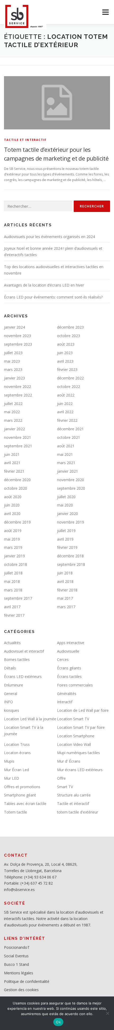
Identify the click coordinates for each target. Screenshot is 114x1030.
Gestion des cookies (21, 989)
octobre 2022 (68, 386)
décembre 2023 (70, 327)
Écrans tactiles (69, 676)
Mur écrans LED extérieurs (80, 769)
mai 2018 (12, 581)
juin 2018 (65, 572)
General (10, 693)
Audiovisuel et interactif (24, 651)
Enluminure (13, 685)
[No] (107, 1013)
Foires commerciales (75, 685)
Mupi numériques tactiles (78, 752)
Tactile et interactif (25, 140)
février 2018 (67, 589)
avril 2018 (65, 581)
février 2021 (14, 471)
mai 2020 (65, 505)
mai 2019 (12, 539)
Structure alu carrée (74, 795)
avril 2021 (12, 462)
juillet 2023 (13, 352)
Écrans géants (69, 668)
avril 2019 (65, 539)
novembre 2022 (17, 386)
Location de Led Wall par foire (83, 710)
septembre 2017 (18, 598)
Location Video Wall (74, 744)
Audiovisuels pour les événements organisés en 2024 (49, 236)
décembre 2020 (17, 479)
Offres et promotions (22, 786)
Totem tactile (15, 812)
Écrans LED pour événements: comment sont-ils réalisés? (53, 297)
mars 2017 (66, 606)
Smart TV (65, 786)
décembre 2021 (70, 428)
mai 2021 (65, 454)
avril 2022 (65, 411)
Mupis (9, 761)
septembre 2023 (18, 344)
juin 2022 (65, 403)
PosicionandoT (17, 947)
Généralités (66, 693)
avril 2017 (12, 606)
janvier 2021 (67, 471)
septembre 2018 (71, 564)
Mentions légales (18, 972)
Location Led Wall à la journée (30, 718)
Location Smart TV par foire (81, 727)
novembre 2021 (17, 437)
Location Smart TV (73, 718)
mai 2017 (65, 598)
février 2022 (67, 420)
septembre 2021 (18, 445)
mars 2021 (66, 462)
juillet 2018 (13, 572)
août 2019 (12, 530)
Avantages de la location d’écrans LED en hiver (44, 285)
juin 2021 (12, 454)
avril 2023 (65, 361)
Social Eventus (16, 955)
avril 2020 (12, 513)
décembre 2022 (70, 378)
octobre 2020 (15, 488)
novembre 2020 (70, 479)
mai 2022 (12, 411)
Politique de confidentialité (26, 981)
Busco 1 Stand (16, 964)
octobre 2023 (68, 335)
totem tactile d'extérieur (77, 812)
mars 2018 (13, 589)
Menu (105, 12)
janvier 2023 (14, 378)
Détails (10, 668)
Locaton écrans (17, 752)
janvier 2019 (14, 555)
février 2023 (67, 369)
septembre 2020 (71, 488)
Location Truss (17, 744)
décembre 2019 (17, 522)
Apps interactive (70, 642)
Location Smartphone (75, 735)
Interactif (64, 701)
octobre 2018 (15, 564)
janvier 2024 (14, 327)
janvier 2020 (67, 513)
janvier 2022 (14, 428)
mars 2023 (13, 369)
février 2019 (67, 547)
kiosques (11, 710)
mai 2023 (12, 361)
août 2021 (65, 445)
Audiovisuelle (68, 651)
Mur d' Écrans (68, 761)
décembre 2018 (70, 555)
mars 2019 (13, 547)
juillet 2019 (66, 530)
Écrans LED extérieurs (23, 676)
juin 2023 (65, 352)
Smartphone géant (20, 795)
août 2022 (65, 395)
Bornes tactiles (17, 659)
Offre (61, 778)
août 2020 (12, 496)
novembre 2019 (70, 522)
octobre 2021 (68, 437)
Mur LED (11, 778)
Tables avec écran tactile (25, 803)
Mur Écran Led (16, 769)
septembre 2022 (18, 395)
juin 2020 (12, 505)
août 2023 (65, 344)
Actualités (12, 642)
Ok (58, 1022)
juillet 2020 (66, 496)
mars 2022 (13, 420)
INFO (8, 701)
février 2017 (14, 615)
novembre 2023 (17, 335)
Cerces (63, 659)
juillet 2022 (13, 403)
